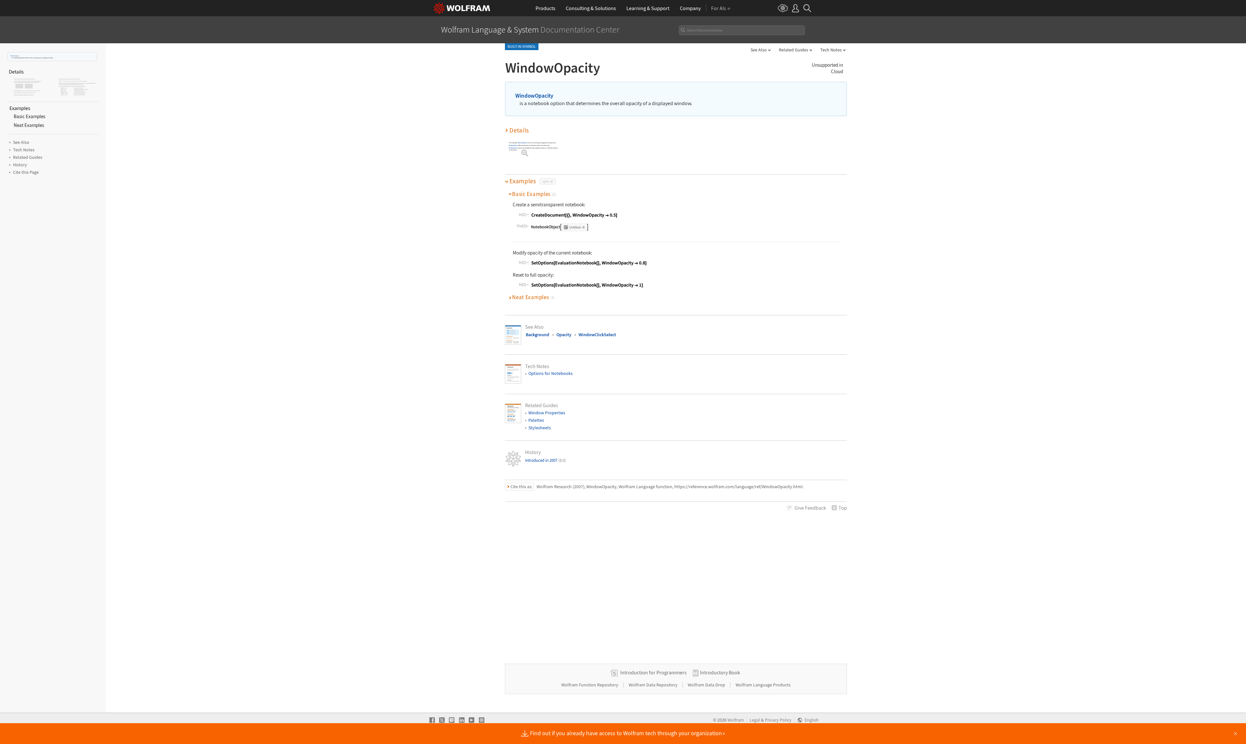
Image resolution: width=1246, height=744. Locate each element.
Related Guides (793, 50)
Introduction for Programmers (653, 672)
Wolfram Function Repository (590, 685)
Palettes (536, 420)
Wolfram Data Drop (707, 685)
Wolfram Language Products (763, 685)
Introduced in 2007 (545, 460)
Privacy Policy (778, 720)
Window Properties (546, 413)
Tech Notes (831, 50)
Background (537, 335)
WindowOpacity (14, 56)
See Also (759, 50)
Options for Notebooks (550, 373)
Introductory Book (720, 672)
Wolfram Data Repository (654, 685)
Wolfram (735, 720)
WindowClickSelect (597, 335)
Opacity (563, 335)
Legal (755, 720)
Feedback (810, 507)
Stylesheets (539, 428)
